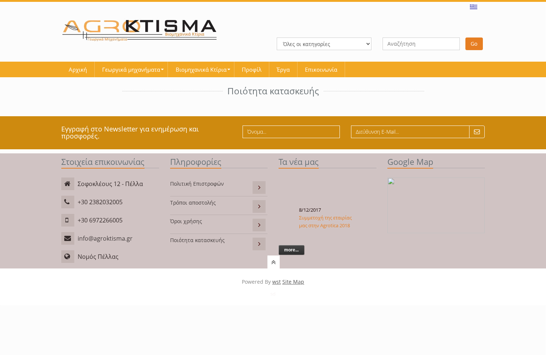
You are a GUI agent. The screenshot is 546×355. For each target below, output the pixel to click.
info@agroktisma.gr (105, 238)
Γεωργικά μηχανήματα (131, 69)
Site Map (293, 281)
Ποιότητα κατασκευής (197, 240)
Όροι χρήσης (186, 221)
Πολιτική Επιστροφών (197, 183)
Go (474, 43)
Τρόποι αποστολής (193, 202)
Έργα (283, 69)
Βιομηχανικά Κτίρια (201, 69)
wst (276, 281)
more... (291, 250)
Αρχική (78, 69)
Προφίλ (251, 69)
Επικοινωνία (321, 69)
